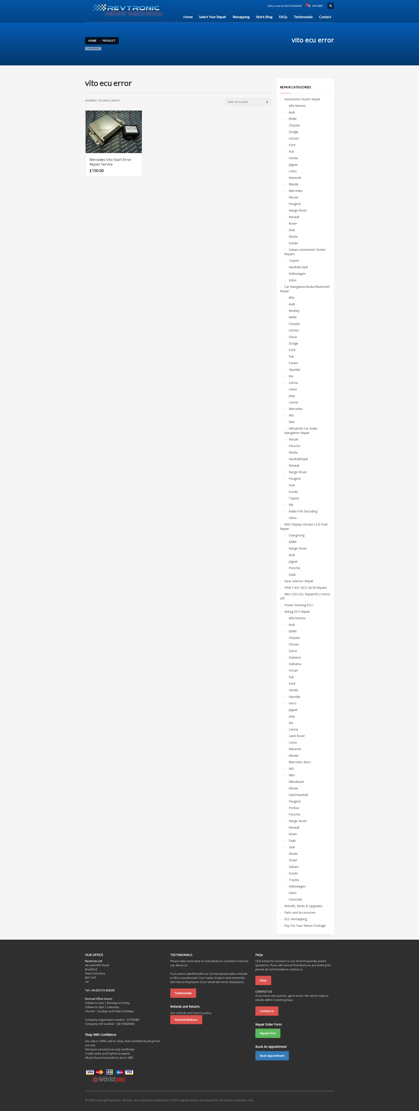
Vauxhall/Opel (298, 459)
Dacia (293, 337)
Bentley (294, 311)
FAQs (263, 980)
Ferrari (293, 670)
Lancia (293, 383)
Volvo (293, 280)
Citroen (294, 138)
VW (291, 505)
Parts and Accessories (300, 912)
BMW (293, 119)
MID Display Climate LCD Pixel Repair (304, 526)
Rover (293, 223)
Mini (292, 422)
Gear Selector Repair (298, 581)
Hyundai (294, 369)
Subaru (294, 867)
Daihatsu (295, 664)
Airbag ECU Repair (297, 611)
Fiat (291, 151)
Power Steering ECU (298, 605)
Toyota (294, 260)
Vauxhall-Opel (298, 267)
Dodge (293, 132)
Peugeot (295, 204)
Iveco (292, 703)
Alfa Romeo (297, 106)
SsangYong (296, 535)
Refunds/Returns (186, 1020)
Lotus (293, 171)
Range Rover (298, 210)
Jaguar (293, 164)
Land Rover (297, 736)
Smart (293, 860)
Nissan (293, 197)
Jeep (292, 396)
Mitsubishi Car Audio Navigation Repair (301, 430)
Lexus (293, 389)
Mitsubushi (296, 782)
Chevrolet (295, 899)
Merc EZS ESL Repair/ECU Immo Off (305, 596)
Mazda (293, 184)
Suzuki (293, 243)
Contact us (267, 1011)
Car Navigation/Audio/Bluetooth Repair (305, 289)
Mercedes (296, 191)
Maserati (295, 178)
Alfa (291, 297)
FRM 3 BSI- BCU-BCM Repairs (305, 587)
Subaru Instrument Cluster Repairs (305, 251)
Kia (291, 376)
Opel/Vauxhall (298, 795)
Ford (292, 145)
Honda (293, 158)
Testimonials (183, 993)
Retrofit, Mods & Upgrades (303, 906)
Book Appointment (272, 1056)
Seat (292, 230)
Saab (292, 574)
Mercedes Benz (300, 762)
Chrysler (294, 125)
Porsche (294, 446)
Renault (294, 217)
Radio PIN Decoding (303, 511)
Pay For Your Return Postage (305, 925)
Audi (292, 112)
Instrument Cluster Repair (302, 99)
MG (291, 415)
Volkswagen (297, 273)
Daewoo (295, 657)
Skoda (293, 236)
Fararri (293, 363)
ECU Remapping (295, 919)
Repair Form (268, 1033)
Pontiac (294, 808)
